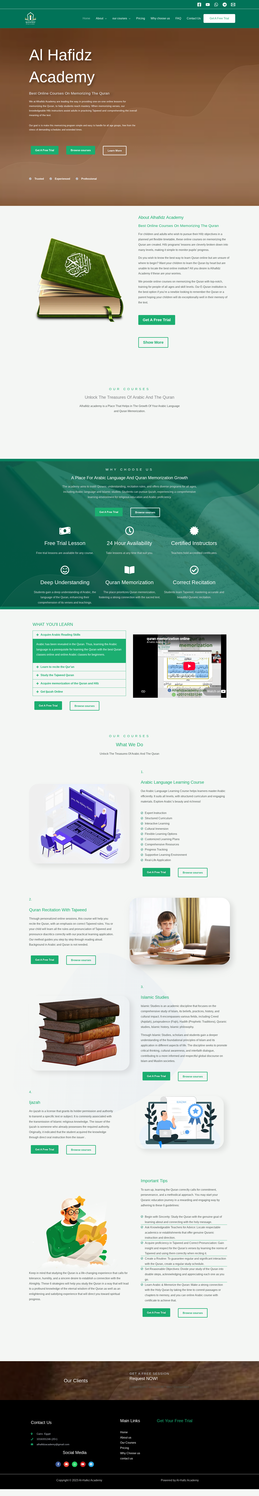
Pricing (140, 18)
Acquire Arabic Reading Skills (60, 634)
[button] (79, 635)
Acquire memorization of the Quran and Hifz (70, 683)
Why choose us (160, 18)
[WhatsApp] (216, 4)
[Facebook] (199, 4)
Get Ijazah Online (52, 691)
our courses (119, 18)
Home (86, 18)
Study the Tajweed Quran (57, 675)
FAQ (178, 18)
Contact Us (194, 18)
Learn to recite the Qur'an (57, 666)
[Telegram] (225, 4)
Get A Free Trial (219, 18)
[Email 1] (233, 4)
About (99, 18)
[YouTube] (208, 4)
